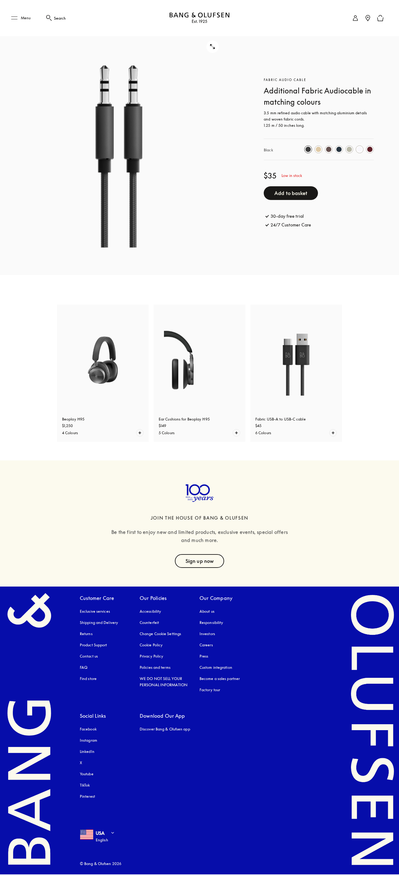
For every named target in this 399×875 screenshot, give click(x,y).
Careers (206, 645)
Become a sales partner (220, 678)
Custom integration (216, 667)
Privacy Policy (151, 656)
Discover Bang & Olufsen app (165, 729)
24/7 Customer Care (291, 224)
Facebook (88, 729)
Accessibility (150, 611)
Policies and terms (155, 667)
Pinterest (87, 796)
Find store (88, 678)
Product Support (93, 645)
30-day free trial (287, 216)
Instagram (88, 740)
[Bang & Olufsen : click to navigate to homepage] (199, 18)
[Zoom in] (119, 137)
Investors (207, 633)
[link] (355, 18)
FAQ (83, 667)
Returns (86, 633)
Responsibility (211, 622)
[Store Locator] (368, 18)
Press (204, 656)
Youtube (87, 774)
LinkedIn (87, 751)
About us (207, 611)
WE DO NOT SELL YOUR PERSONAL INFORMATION (163, 681)
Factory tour (210, 689)
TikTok (85, 785)
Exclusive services (95, 611)
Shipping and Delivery (99, 622)
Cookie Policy (151, 645)
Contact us (89, 656)
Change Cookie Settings (160, 633)
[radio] (308, 149)
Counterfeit (149, 622)
